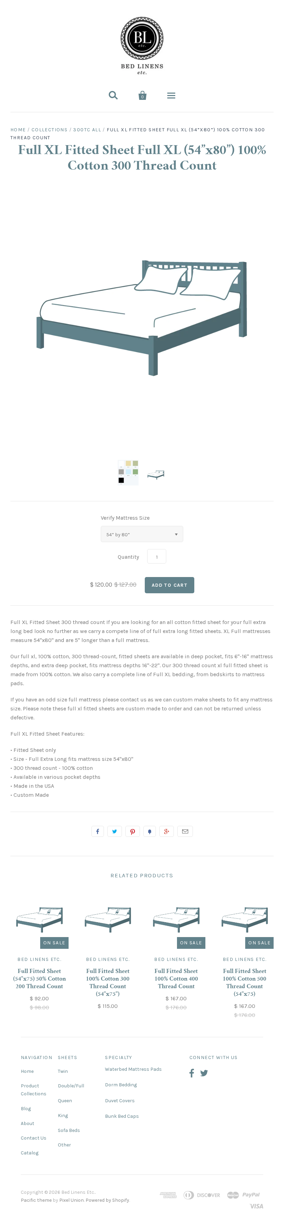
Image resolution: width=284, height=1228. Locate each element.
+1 (166, 831)
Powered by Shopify (107, 1200)
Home (18, 130)
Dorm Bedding (121, 1085)
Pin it (132, 831)
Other (64, 1145)
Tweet (114, 831)
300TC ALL (87, 130)
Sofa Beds (69, 1130)
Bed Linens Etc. (39, 959)
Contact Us (33, 1138)
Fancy (149, 831)
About (27, 1123)
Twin (63, 1071)
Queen (65, 1101)
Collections (50, 130)
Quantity (128, 557)
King (63, 1115)
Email (185, 831)
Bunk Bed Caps (122, 1116)
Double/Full (71, 1086)
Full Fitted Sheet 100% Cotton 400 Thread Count (176, 979)
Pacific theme (36, 1200)
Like (97, 831)
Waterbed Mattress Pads (133, 1069)
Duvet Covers (120, 1101)
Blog (26, 1109)
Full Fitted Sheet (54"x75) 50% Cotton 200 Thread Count (39, 979)
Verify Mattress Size (125, 517)
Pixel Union (71, 1200)
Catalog (29, 1153)
